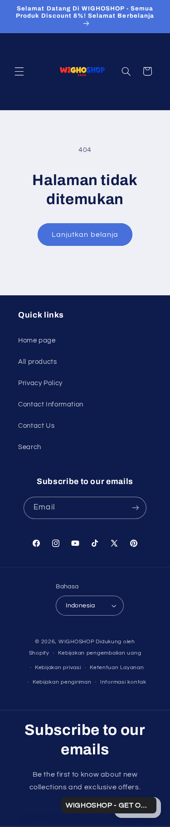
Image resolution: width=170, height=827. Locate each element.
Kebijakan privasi (58, 667)
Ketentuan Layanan (117, 667)
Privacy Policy (40, 383)
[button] (19, 71)
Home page (37, 340)
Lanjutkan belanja (85, 234)
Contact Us (36, 425)
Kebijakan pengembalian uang (99, 653)
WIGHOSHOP (76, 641)
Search (29, 447)
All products (37, 361)
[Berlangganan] (135, 508)
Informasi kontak (123, 682)
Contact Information (50, 404)
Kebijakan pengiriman (62, 682)
